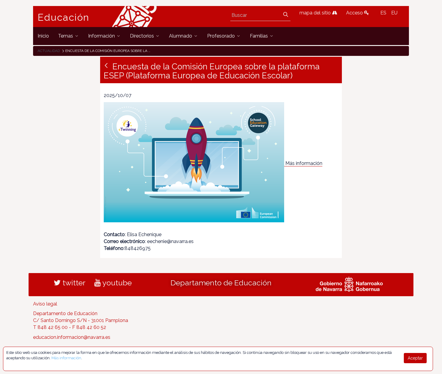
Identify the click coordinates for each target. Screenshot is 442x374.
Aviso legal (45, 304)
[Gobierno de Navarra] (349, 283)
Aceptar (415, 358)
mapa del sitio (315, 13)
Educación (63, 17)
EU (394, 13)
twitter (73, 282)
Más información (303, 163)
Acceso (355, 13)
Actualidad (49, 51)
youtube (116, 282)
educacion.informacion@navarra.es (71, 337)
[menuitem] (43, 36)
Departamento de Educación (221, 282)
